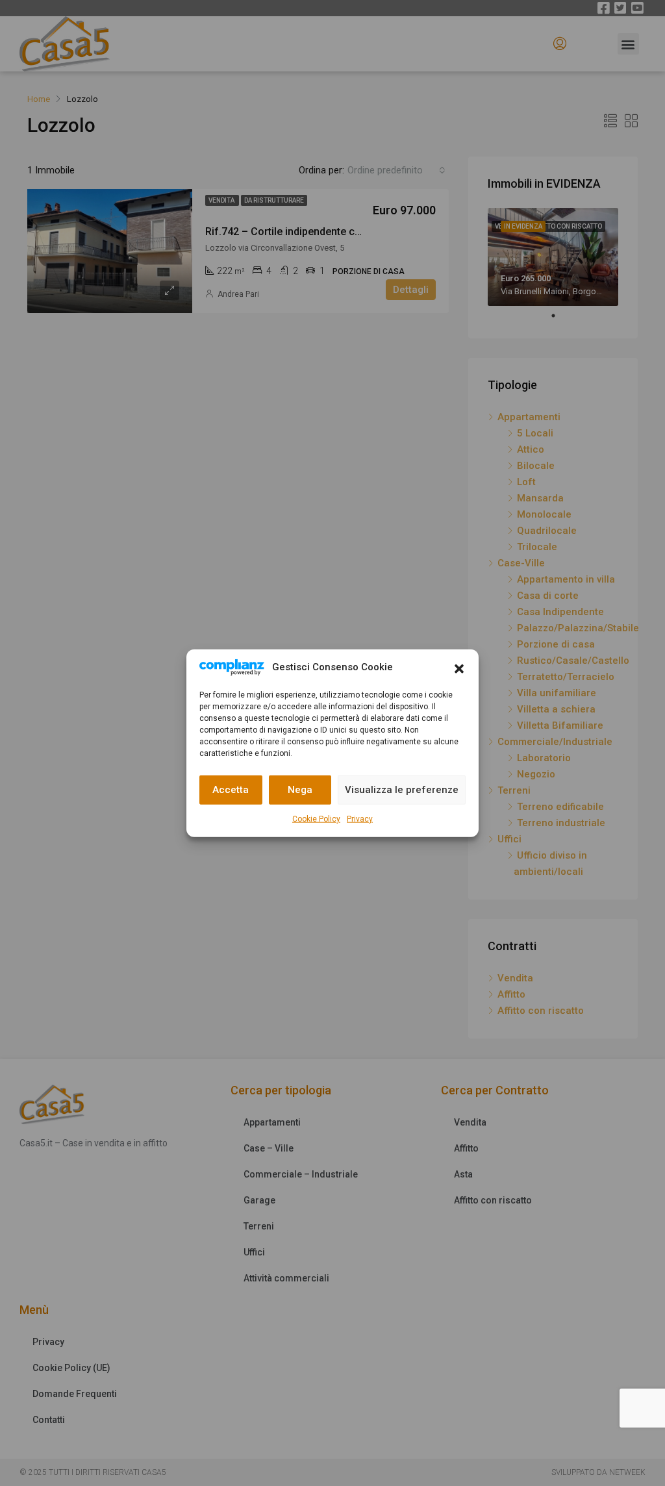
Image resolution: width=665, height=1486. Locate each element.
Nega (300, 790)
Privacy (360, 818)
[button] (459, 667)
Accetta (230, 790)
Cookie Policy (316, 818)
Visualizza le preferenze (401, 790)
